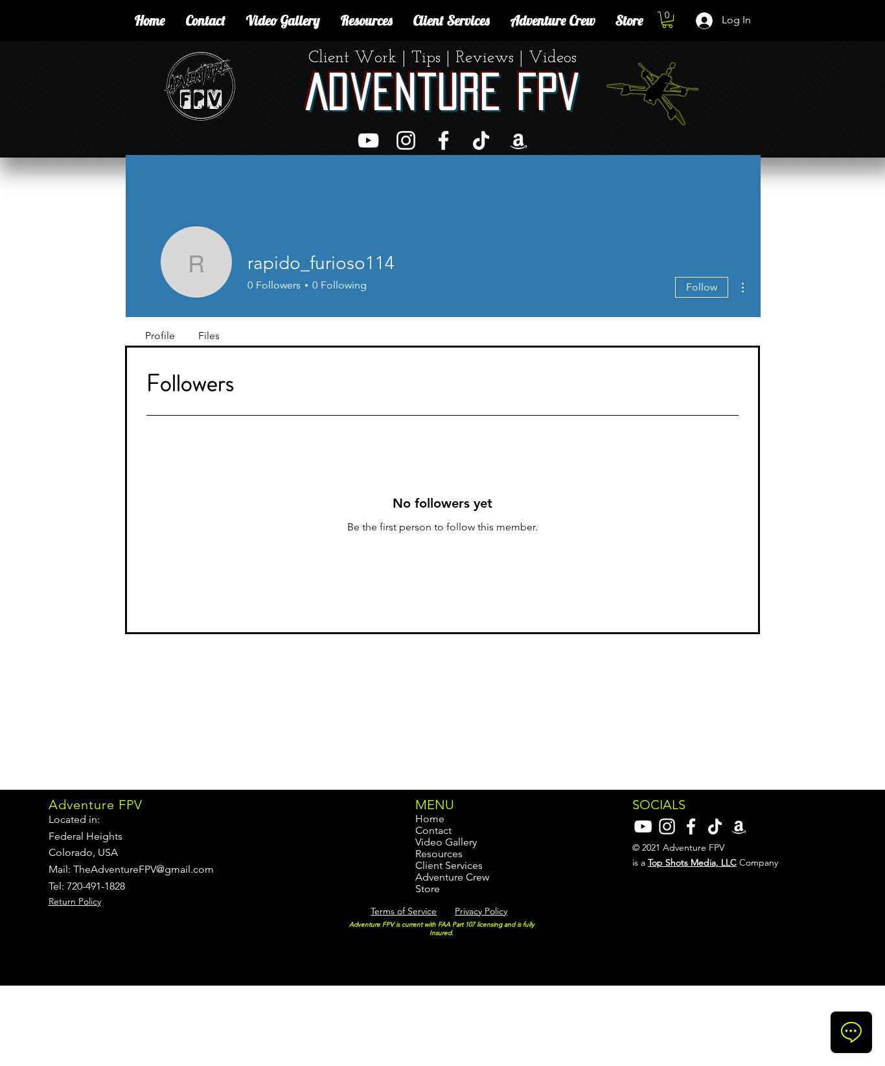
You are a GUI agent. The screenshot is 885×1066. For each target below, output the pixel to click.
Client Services (449, 865)
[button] (667, 20)
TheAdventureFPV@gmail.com (143, 869)
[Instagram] (406, 140)
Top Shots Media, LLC (692, 862)
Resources (439, 854)
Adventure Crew (452, 877)
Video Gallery (446, 842)
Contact (433, 830)
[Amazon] (518, 140)
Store (427, 889)
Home (429, 819)
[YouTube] (368, 140)
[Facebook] (443, 140)
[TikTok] (481, 140)
